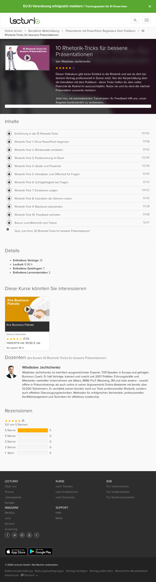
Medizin (10, 512)
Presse (9, 492)
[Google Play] (40, 551)
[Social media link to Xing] (36, 535)
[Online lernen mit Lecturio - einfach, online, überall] (25, 20)
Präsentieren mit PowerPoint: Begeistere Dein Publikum (100, 31)
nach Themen (64, 486)
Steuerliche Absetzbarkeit (131, 571)
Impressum (12, 575)
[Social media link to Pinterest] (22, 535)
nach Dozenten (65, 497)
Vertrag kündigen (77, 571)
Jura (7, 518)
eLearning (11, 529)
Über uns (11, 486)
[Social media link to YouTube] (29, 535)
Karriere (10, 523)
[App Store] (16, 551)
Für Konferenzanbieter (120, 497)
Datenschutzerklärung (19, 571)
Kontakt (9, 503)
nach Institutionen (67, 492)
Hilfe (58, 512)
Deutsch (30, 575)
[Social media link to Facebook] (7, 535)
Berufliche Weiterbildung (43, 31)
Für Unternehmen (117, 486)
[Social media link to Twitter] (14, 535)
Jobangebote (13, 497)
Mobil (59, 518)
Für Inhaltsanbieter (118, 492)
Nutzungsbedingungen (49, 571)
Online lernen (13, 31)
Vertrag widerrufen (101, 571)
